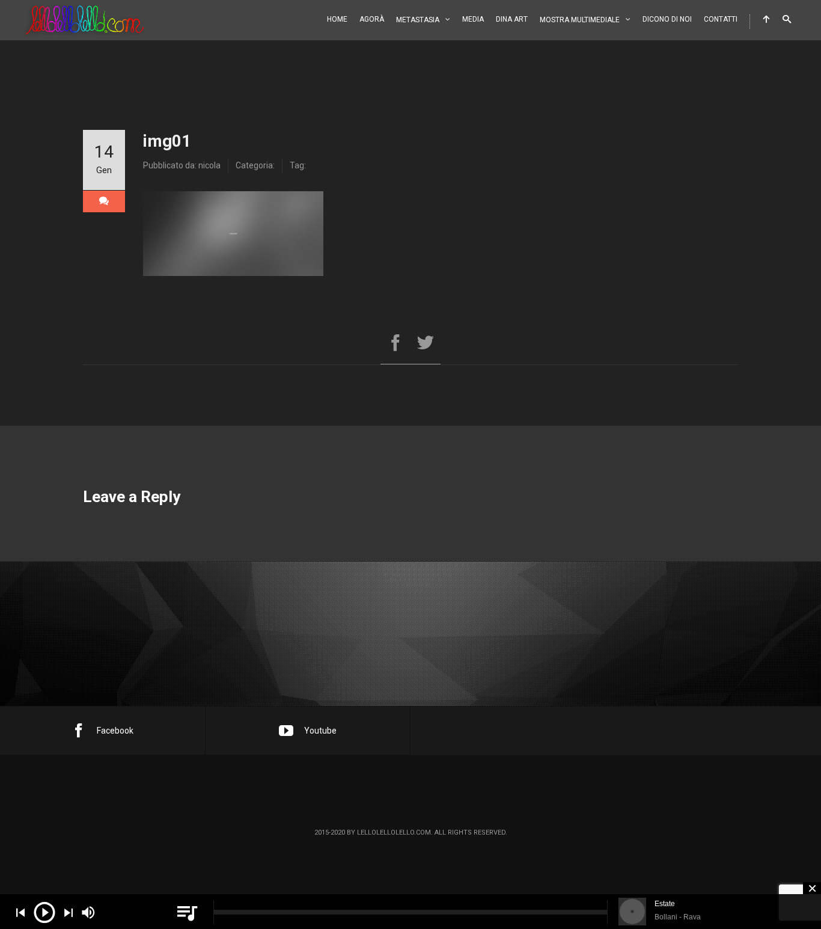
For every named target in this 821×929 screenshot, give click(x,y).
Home (337, 19)
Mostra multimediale (580, 20)
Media (473, 19)
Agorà (371, 19)
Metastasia (417, 20)
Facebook (115, 730)
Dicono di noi (667, 19)
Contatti (720, 19)
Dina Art (512, 19)
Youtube (320, 730)
